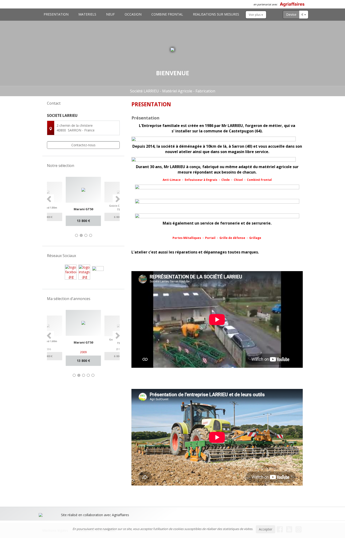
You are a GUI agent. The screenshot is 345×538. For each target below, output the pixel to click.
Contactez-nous (83, 145)
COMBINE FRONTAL (167, 14)
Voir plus (255, 15)
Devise (291, 14)
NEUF (110, 14)
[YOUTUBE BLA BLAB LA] (98, 271)
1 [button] (76, 235)
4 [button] (90, 235)
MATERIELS (87, 14)
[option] (83, 201)
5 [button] (93, 375)
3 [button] (85, 235)
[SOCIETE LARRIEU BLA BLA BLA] (71, 271)
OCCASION (133, 14)
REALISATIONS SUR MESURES (216, 14)
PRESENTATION (56, 14)
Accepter (265, 529)
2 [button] (81, 235)
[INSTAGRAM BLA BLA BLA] (84, 271)
